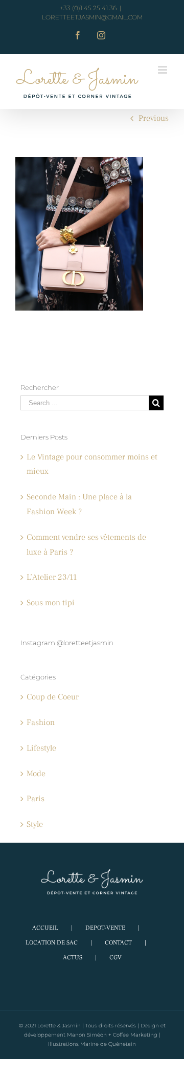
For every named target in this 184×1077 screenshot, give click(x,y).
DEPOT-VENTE (105, 928)
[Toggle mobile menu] (163, 69)
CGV (115, 957)
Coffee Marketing (135, 1034)
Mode (36, 773)
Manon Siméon (87, 1034)
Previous (154, 118)
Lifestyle (41, 748)
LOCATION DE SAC (52, 943)
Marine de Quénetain (108, 1044)
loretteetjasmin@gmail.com (92, 17)
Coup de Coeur (53, 697)
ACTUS (72, 957)
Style (35, 824)
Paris (35, 799)
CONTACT (118, 943)
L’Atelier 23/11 (52, 577)
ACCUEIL (45, 928)
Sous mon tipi (51, 603)
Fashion (41, 722)
